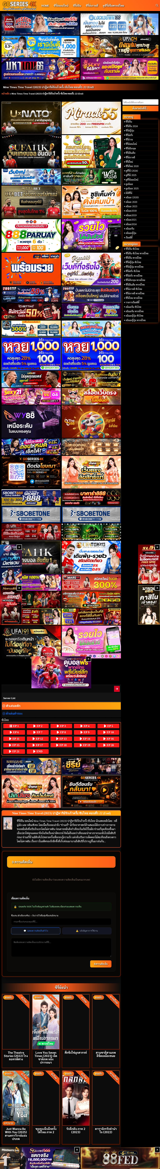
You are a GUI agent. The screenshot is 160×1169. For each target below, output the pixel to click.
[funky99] (91, 310)
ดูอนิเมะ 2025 (132, 188)
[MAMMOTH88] (31, 328)
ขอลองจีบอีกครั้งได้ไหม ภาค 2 (45, 1130)
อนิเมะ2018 (131, 210)
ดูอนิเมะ (129, 184)
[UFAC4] (119, 46)
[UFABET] (31, 202)
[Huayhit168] (41, 46)
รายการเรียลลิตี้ (132, 302)
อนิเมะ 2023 (131, 206)
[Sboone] (31, 514)
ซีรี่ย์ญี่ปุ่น (130, 130)
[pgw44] (91, 532)
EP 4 (86, 726)
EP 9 (86, 732)
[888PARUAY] (31, 235)
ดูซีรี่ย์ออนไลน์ (132, 179)
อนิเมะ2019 (131, 215)
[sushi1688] (91, 202)
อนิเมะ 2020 (131, 201)
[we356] (91, 177)
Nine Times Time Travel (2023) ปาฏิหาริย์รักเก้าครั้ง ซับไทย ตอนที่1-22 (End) (48, 87)
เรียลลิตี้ (129, 237)
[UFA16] (31, 557)
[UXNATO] (31, 118)
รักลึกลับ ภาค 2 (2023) (75, 1130)
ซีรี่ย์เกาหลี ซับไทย (134, 289)
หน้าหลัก (5, 93)
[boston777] (41, 24)
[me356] (31, 177)
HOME (45, 5)
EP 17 (39, 745)
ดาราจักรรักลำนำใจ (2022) (106, 1130)
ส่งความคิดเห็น (101, 963)
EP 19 (86, 745)
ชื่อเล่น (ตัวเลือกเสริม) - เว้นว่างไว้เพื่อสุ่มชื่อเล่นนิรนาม (34, 915)
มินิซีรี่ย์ (129, 193)
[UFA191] (31, 642)
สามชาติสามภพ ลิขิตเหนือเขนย (106, 1054)
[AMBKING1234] (91, 151)
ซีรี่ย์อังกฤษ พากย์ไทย (135, 280)
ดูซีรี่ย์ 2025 (131, 175)
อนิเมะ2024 (131, 224)
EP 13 (63, 738)
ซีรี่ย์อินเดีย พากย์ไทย (135, 284)
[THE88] (91, 421)
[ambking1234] (91, 328)
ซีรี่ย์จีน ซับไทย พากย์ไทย (137, 253)
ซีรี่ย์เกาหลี (92, 5)
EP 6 (15, 732)
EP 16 (110, 738)
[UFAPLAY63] (31, 599)
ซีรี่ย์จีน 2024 (132, 126)
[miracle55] (91, 118)
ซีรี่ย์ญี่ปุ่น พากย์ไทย (134, 266)
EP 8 (62, 732)
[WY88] (31, 421)
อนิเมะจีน (130, 228)
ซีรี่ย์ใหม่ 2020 (132, 166)
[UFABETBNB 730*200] (91, 379)
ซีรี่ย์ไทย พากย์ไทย (134, 297)
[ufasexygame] (31, 582)
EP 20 (110, 745)
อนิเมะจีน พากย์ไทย (135, 311)
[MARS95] (91, 582)
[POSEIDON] (31, 447)
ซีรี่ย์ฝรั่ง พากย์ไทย (134, 275)
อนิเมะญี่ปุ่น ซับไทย (134, 315)
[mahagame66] (41, 69)
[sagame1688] (31, 766)
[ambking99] (91, 642)
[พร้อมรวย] (31, 269)
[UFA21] (31, 379)
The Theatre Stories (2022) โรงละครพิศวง (16, 1055)
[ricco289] (91, 269)
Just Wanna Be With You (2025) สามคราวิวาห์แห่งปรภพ (16, 1134)
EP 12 (39, 738)
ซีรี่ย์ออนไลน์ (61, 5)
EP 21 (15, 751)
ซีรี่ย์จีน (77, 5)
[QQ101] (91, 617)
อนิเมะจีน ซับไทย (133, 306)
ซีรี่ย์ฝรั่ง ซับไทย (133, 271)
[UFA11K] (31, 151)
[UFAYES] (31, 532)
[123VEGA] (91, 447)
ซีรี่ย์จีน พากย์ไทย (133, 257)
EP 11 (15, 738)
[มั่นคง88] (31, 791)
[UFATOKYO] (91, 557)
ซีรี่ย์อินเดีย (130, 152)
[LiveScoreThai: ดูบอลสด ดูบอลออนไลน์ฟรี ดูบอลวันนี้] (61, 672)
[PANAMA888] (11, 564)
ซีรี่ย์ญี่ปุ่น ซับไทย (133, 262)
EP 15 (15, 745)
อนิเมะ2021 (131, 219)
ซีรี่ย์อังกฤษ (131, 148)
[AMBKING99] (91, 235)
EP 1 (15, 726)
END (39, 751)
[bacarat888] (91, 497)
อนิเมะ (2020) (132, 197)
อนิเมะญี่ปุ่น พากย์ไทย (136, 320)
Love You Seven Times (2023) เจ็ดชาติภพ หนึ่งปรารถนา (46, 1057)
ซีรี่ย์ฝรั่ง (129, 135)
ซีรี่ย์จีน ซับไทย (132, 248)
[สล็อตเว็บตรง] (91, 396)
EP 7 (39, 732)
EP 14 (86, 738)
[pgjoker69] (91, 599)
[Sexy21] (31, 396)
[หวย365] (31, 354)
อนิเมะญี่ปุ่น (131, 233)
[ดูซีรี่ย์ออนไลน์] (91, 766)
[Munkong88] (91, 472)
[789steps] (31, 294)
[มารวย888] (149, 605)
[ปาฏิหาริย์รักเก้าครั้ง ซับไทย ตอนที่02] (117, 688)
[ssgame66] (40, 1158)
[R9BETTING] (31, 311)
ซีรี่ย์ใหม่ (129, 161)
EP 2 (39, 726)
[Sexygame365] (119, 69)
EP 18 (63, 745)
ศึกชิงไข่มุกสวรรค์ (76, 1052)
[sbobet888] (31, 497)
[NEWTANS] (11, 605)
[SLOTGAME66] (149, 564)
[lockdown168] (119, 24)
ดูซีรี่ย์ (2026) (132, 170)
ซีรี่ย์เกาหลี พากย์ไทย (135, 293)
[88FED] (31, 617)
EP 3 (62, 726)
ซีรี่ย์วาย (129, 139)
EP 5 (110, 726)
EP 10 (110, 732)
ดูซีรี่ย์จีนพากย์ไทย (113, 5)
